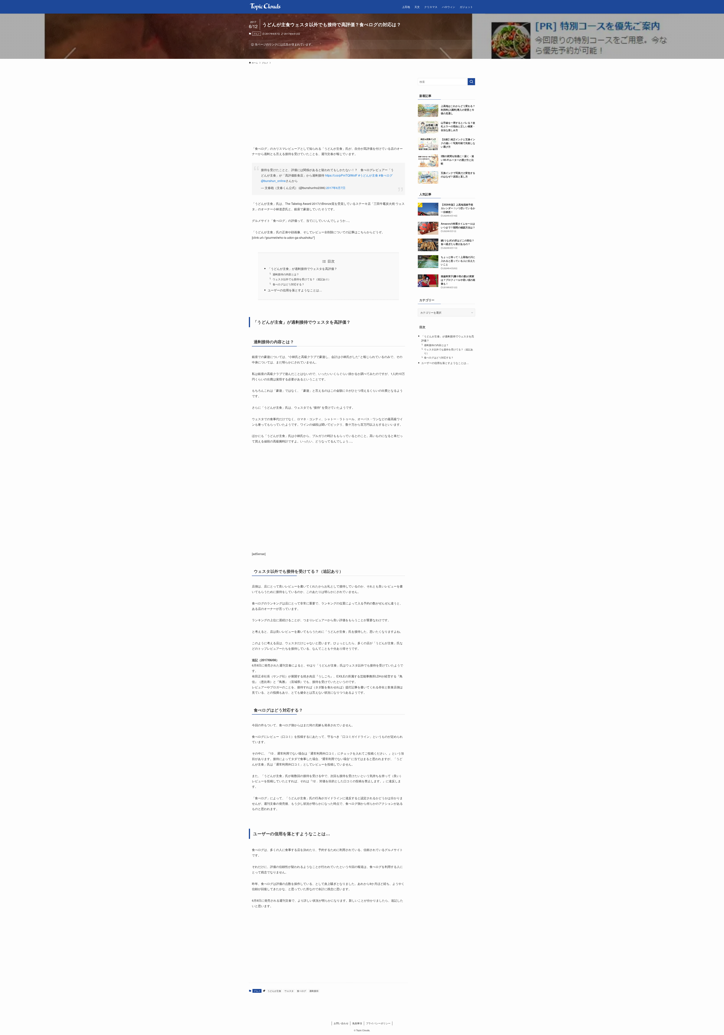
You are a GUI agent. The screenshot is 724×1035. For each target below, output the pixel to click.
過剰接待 (313, 990)
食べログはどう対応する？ (288, 284)
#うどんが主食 (368, 175)
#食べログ (386, 175)
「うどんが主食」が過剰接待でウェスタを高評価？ (302, 268)
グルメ (256, 33)
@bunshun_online (273, 181)
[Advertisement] (287, 104)
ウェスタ (289, 990)
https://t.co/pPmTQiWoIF (341, 175)
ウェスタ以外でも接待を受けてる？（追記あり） (302, 279)
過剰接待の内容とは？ (286, 274)
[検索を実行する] (471, 81)
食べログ (301, 990)
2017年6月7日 (335, 188)
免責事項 (357, 1023)
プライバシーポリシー (378, 1023)
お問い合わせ (341, 1023)
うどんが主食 (274, 990)
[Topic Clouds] (265, 7)
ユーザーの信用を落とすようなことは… (295, 290)
